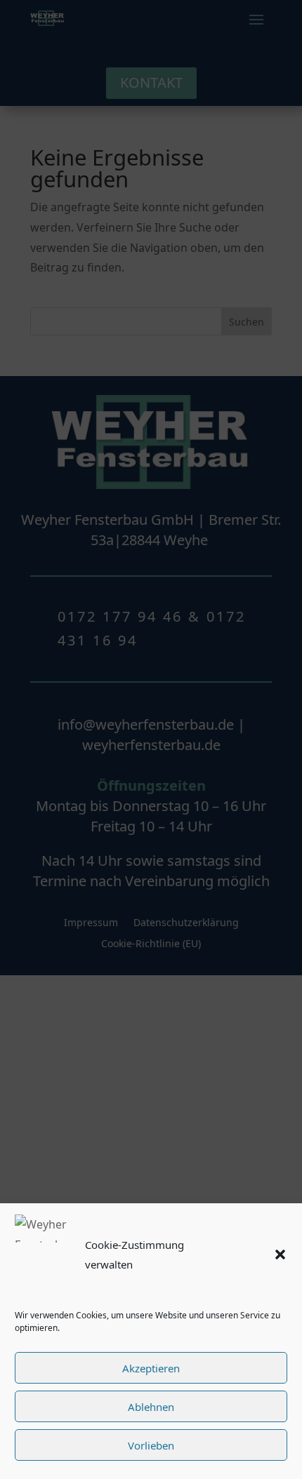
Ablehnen (151, 1407)
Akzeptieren (151, 1368)
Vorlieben (151, 1445)
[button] (280, 1254)
